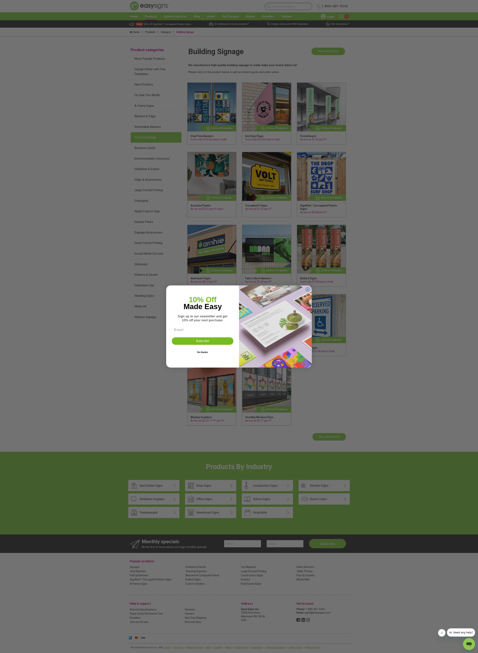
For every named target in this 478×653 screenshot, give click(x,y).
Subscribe (202, 341)
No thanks (202, 352)
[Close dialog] (307, 289)
